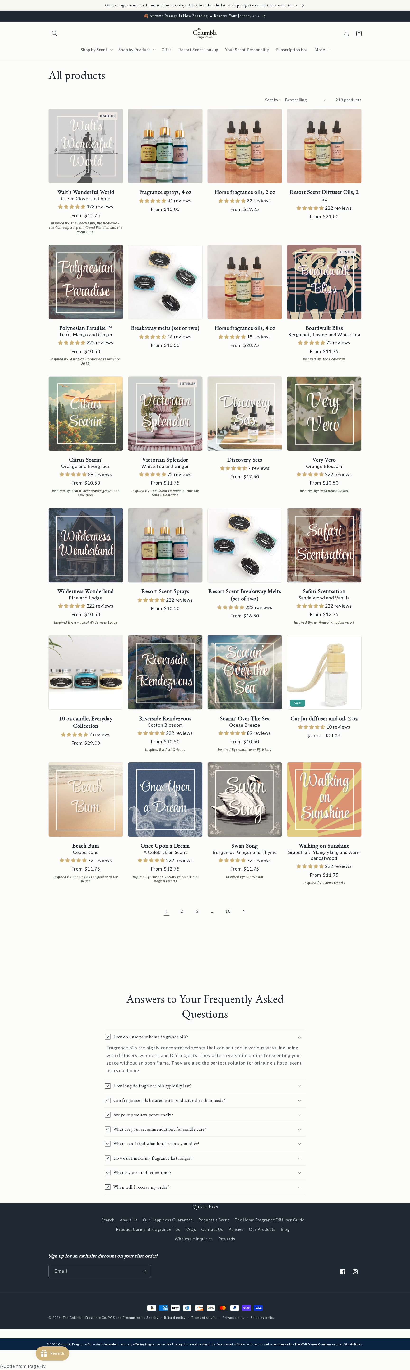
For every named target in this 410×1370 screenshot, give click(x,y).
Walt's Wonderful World (85, 191)
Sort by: (272, 99)
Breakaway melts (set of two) (165, 327)
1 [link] (166, 911)
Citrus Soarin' (85, 459)
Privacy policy (234, 1318)
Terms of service (204, 1318)
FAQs (190, 1229)
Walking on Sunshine (324, 845)
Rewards (226, 1238)
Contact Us (212, 1229)
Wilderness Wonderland (86, 591)
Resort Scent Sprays (165, 591)
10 (227, 911)
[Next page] (243, 911)
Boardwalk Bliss (324, 327)
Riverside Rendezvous (165, 718)
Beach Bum (85, 845)
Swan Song (244, 845)
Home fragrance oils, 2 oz (244, 191)
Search (107, 1219)
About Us (129, 1219)
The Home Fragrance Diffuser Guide (269, 1219)
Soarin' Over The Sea (245, 718)
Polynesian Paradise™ (85, 327)
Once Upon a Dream (165, 845)
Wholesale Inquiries (194, 1238)
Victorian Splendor (165, 459)
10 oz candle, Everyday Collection (85, 722)
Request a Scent (213, 1219)
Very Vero (324, 459)
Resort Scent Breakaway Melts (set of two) (244, 594)
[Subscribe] (144, 1271)
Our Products (262, 1229)
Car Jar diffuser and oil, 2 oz (324, 718)
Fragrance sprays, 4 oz (165, 191)
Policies (236, 1229)
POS (111, 1318)
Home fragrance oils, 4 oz (244, 327)
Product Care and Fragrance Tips (148, 1229)
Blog (285, 1229)
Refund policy (175, 1318)
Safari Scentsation (324, 591)
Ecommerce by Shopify (140, 1318)
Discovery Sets (244, 459)
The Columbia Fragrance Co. (85, 1318)
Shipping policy (263, 1318)
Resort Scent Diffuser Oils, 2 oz (324, 195)
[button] (54, 33)
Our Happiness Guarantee (168, 1219)
